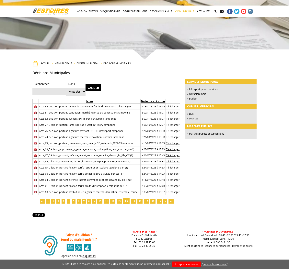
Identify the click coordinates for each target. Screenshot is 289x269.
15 (133, 201)
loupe (214, 11)
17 (146, 201)
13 (119, 201)
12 (112, 201)
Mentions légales (193, 246)
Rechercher (42, 84)
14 (126, 201)
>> (171, 201)
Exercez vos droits (242, 246)
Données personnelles (217, 246)
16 (140, 201)
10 (99, 201)
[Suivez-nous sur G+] (243, 12)
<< (42, 201)
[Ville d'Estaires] (50, 11)
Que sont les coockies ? (214, 264)
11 (106, 201)
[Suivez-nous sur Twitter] (236, 12)
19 (159, 201)
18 (153, 201)
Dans (72, 84)
